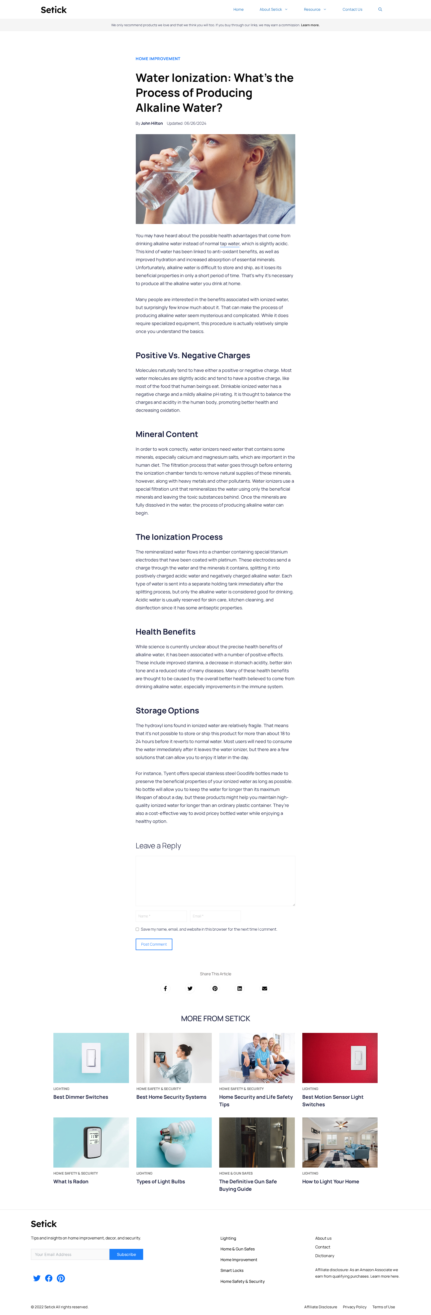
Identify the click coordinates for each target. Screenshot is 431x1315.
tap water (229, 243)
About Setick (271, 9)
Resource (312, 9)
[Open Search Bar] (380, 9)
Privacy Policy (355, 1307)
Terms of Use (383, 1307)
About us (323, 1238)
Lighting (228, 1238)
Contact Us (352, 9)
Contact (322, 1247)
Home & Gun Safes (237, 1249)
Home (238, 9)
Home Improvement (158, 58)
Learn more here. (385, 1276)
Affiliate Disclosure (320, 1307)
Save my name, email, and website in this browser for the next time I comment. (209, 929)
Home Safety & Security (242, 1281)
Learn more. (310, 25)
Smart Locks (231, 1270)
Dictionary (324, 1255)
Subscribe (126, 1254)
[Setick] (54, 9)
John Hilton (152, 123)
